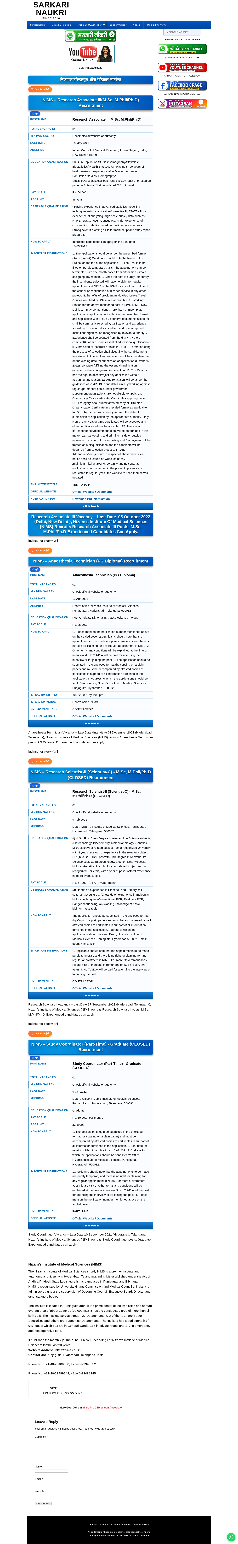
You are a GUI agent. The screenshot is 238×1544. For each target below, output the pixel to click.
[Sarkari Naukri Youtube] (90, 54)
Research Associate (109, 1407)
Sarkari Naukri (51, 8)
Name (39, 1466)
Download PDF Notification (91, 499)
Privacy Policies (141, 1524)
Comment (41, 1436)
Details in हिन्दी (41, 89)
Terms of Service (122, 1524)
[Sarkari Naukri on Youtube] (182, 67)
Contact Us (106, 1524)
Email (39, 1479)
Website (39, 1491)
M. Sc (86, 1407)
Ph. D (93, 1407)
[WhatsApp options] (231, 1537)
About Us (93, 1524)
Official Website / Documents (92, 491)
